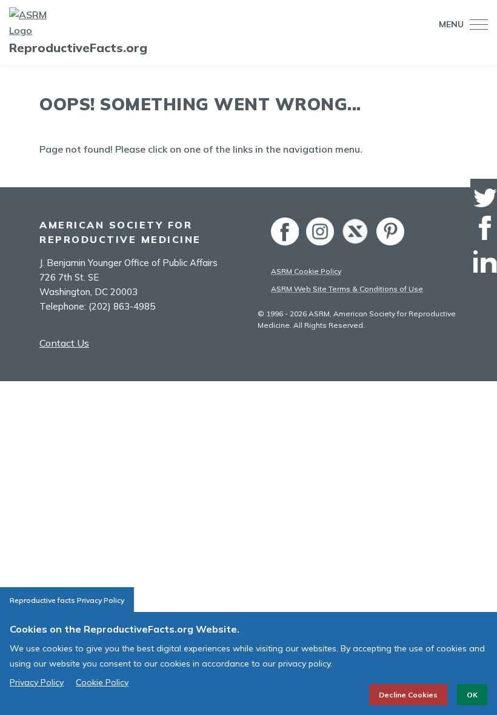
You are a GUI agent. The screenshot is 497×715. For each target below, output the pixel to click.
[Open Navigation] (476, 24)
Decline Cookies (408, 694)
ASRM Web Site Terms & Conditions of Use (347, 288)
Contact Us (64, 343)
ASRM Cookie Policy (306, 271)
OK (472, 694)
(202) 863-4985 (121, 306)
